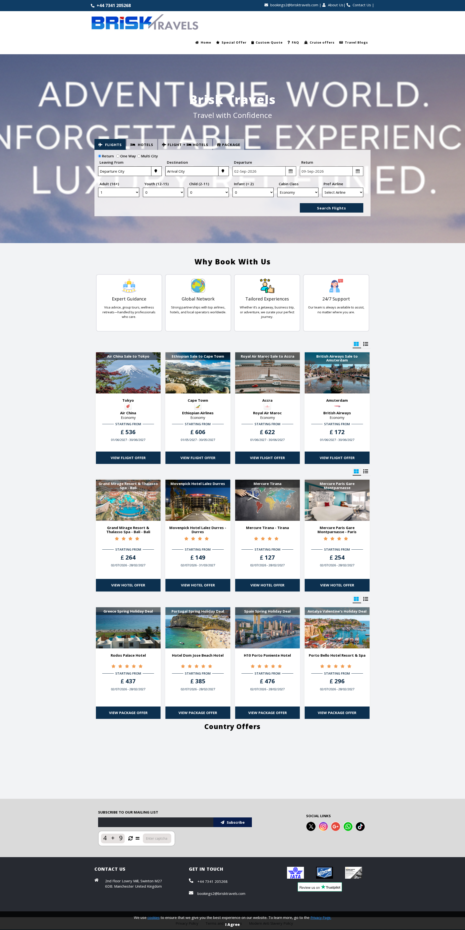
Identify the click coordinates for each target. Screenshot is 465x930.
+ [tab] (188, 144)
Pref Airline (333, 183)
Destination (177, 162)
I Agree (232, 924)
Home (206, 42)
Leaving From (112, 162)
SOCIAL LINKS (318, 815)
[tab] (110, 144)
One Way (129, 156)
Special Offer (234, 42)
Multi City (149, 156)
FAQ (295, 42)
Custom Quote (269, 42)
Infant (244, 183)
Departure (243, 162)
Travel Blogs (356, 42)
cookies (153, 917)
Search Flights (331, 208)
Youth (156, 183)
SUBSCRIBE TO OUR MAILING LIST (128, 812)
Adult (109, 183)
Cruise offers (322, 42)
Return (109, 156)
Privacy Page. (320, 917)
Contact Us (362, 4)
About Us (335, 4)
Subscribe (236, 822)
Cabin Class (289, 183)
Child (199, 183)
